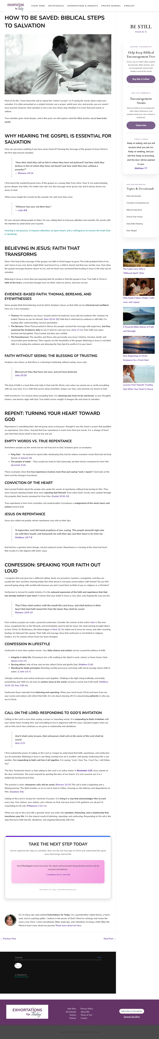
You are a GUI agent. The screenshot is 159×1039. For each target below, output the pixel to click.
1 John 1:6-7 (24, 671)
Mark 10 (56, 629)
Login (99, 957)
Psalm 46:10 (141, 32)
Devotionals (56, 6)
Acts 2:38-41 (21, 685)
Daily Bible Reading (135, 224)
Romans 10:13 (63, 784)
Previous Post (8, 938)
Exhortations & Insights (83, 6)
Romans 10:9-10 (23, 612)
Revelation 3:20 (84, 770)
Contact (84, 1018)
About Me (85, 1012)
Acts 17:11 (77, 330)
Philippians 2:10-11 (36, 805)
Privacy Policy (87, 1008)
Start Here (38, 6)
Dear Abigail (132, 230)
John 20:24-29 (51, 319)
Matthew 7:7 (141, 168)
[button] (139, 6)
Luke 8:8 (22, 210)
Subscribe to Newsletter (131, 1011)
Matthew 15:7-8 (23, 537)
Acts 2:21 (20, 743)
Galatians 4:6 (16, 791)
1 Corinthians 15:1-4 (53, 875)
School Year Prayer (135, 217)
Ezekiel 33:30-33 (60, 496)
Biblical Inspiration (134, 210)
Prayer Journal (111, 6)
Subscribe (141, 125)
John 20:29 (20, 375)
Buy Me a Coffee (141, 79)
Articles (72, 1015)
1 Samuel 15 (25, 458)
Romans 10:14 (25, 173)
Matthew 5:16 (85, 664)
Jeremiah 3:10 (18, 465)
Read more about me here (68, 925)
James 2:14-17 (19, 660)
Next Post (110, 938)
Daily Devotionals (134, 196)
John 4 (94, 622)
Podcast (129, 6)
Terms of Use (86, 1015)
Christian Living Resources (138, 203)
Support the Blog (132, 1016)
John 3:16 (66, 875)
